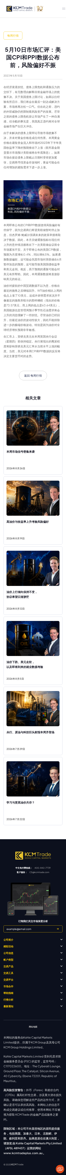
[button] (63, 8)
